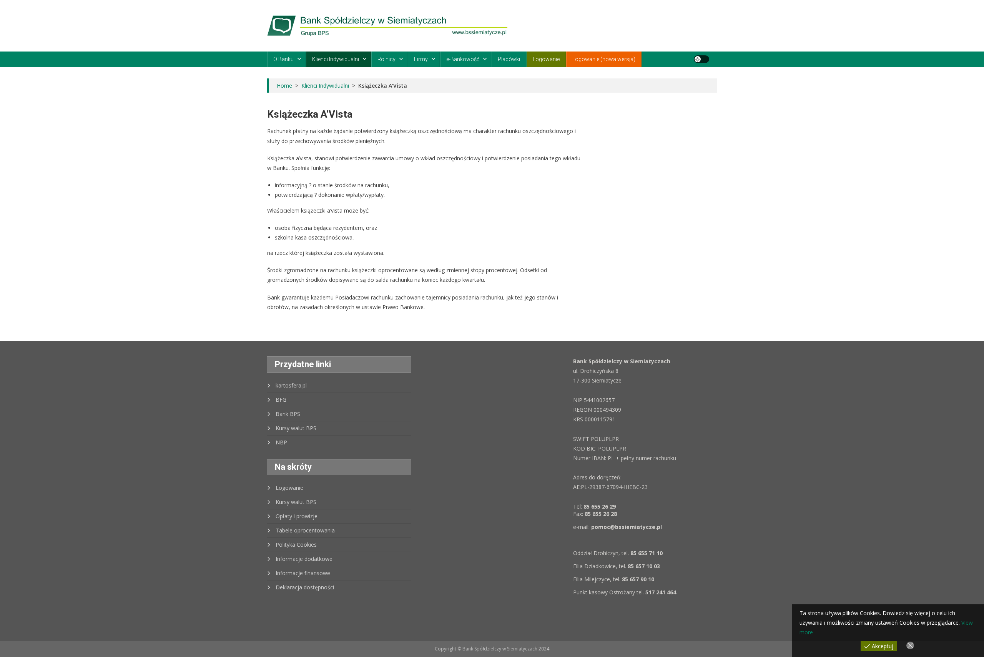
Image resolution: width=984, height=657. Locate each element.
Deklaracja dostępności (305, 587)
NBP (281, 442)
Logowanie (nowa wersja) (603, 59)
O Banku (283, 59)
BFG (281, 399)
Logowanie (546, 59)
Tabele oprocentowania (305, 530)
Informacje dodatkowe (304, 558)
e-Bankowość (462, 59)
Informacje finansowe (303, 573)
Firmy (421, 59)
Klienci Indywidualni (335, 59)
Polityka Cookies (296, 544)
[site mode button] (701, 59)
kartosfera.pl (291, 385)
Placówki (509, 59)
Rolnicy (386, 59)
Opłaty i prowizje (296, 516)
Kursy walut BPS (296, 428)
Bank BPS (288, 413)
